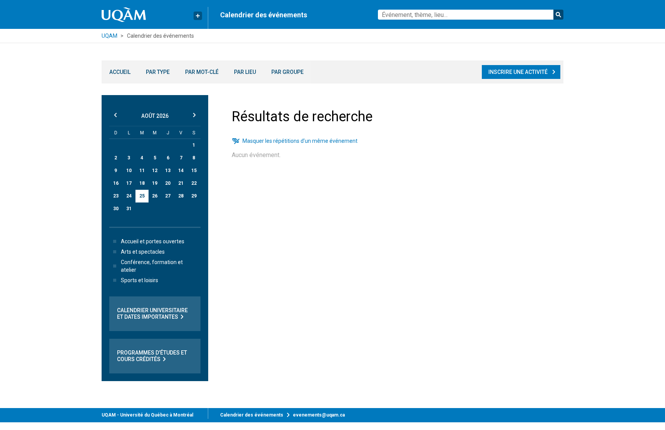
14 (181, 170)
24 (129, 196)
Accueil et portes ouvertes (152, 241)
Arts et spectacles (143, 252)
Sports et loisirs (139, 280)
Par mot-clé (202, 72)
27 (167, 196)
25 (142, 196)
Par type (158, 72)
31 (129, 208)
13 (167, 170)
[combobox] (470, 15)
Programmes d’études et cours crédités (152, 356)
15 (194, 170)
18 (142, 183)
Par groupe (287, 72)
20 (167, 183)
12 (154, 170)
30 (116, 208)
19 (154, 183)
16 (116, 183)
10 (129, 170)
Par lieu (245, 72)
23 (116, 196)
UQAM (109, 36)
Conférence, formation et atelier (152, 266)
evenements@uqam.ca (319, 415)
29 (194, 196)
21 (181, 183)
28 (181, 196)
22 (194, 183)
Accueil (119, 72)
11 (142, 170)
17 (129, 183)
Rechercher (558, 15)
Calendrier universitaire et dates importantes (152, 313)
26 (154, 196)
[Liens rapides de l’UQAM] (198, 16)
